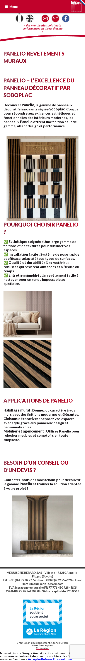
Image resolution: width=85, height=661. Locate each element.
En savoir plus (62, 659)
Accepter (34, 659)
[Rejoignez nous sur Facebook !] (66, 18)
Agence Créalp (59, 642)
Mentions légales (42, 645)
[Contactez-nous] (45, 18)
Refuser (46, 659)
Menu (13, 7)
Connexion (42, 648)
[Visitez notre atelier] (55, 18)
